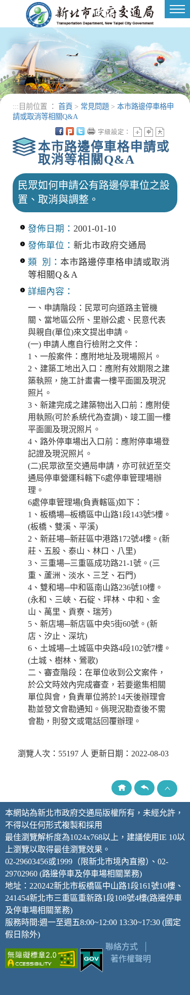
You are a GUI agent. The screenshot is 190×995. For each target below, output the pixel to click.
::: (16, 106)
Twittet (81, 131)
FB (59, 131)
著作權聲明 (130, 958)
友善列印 (91, 131)
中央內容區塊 (171, 131)
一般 (148, 132)
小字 (137, 132)
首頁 (65, 106)
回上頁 (144, 787)
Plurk (70, 131)
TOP (167, 788)
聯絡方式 (121, 946)
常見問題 (95, 106)
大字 (160, 132)
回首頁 (121, 787)
